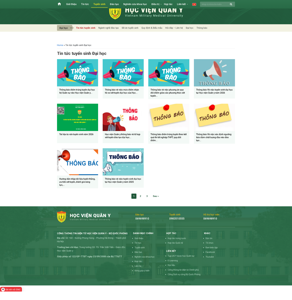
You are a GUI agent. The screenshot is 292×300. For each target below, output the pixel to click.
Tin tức (85, 4)
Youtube (210, 257)
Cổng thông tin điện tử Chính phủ (183, 270)
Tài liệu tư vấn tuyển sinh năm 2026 (76, 134)
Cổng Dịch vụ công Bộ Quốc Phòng (184, 274)
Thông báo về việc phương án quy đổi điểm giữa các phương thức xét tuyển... (168, 93)
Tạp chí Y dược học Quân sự (181, 256)
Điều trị (155, 4)
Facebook (210, 252)
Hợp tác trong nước (177, 238)
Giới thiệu (71, 4)
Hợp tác (168, 4)
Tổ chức (209, 243)
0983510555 (176, 218)
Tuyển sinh (99, 4)
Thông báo (201, 28)
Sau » (156, 196)
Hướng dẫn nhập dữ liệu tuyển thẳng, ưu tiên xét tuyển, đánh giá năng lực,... (77, 182)
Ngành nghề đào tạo (108, 28)
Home (60, 45)
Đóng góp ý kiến (142, 270)
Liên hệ (138, 266)
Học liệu (171, 265)
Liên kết (181, 4)
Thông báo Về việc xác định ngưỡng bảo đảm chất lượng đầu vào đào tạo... (213, 137)
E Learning (173, 260)
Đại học (189, 28)
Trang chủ (59, 3)
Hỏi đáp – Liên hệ (174, 28)
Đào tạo (114, 4)
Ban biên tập (212, 247)
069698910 (142, 218)
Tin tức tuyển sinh (85, 28)
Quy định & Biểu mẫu (151, 28)
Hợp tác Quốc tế (175, 243)
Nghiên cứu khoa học (135, 4)
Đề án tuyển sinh (130, 28)
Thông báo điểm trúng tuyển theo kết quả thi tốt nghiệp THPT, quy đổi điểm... (169, 137)
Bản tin (209, 238)
